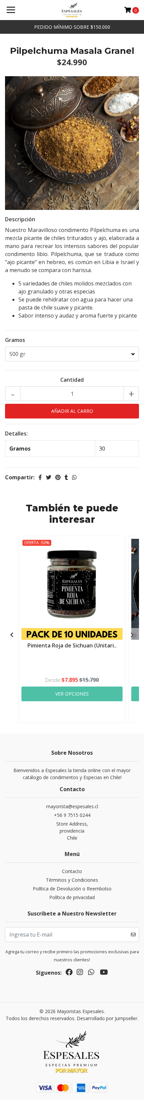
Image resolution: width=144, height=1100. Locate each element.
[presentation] (11, 634)
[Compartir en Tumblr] (66, 477)
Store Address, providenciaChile (72, 831)
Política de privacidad (72, 897)
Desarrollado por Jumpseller (107, 1018)
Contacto (72, 871)
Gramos (15, 340)
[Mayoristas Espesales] (72, 10)
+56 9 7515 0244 (72, 815)
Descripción (20, 219)
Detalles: (16, 433)
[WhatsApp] (91, 973)
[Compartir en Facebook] (40, 477)
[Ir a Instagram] (80, 973)
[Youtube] (103, 973)
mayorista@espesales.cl (72, 806)
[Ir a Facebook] (69, 973)
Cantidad (72, 379)
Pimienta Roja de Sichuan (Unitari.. (72, 645)
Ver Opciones (72, 694)
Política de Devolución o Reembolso (72, 888)
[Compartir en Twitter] (48, 477)
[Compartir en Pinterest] (58, 477)
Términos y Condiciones (72, 880)
